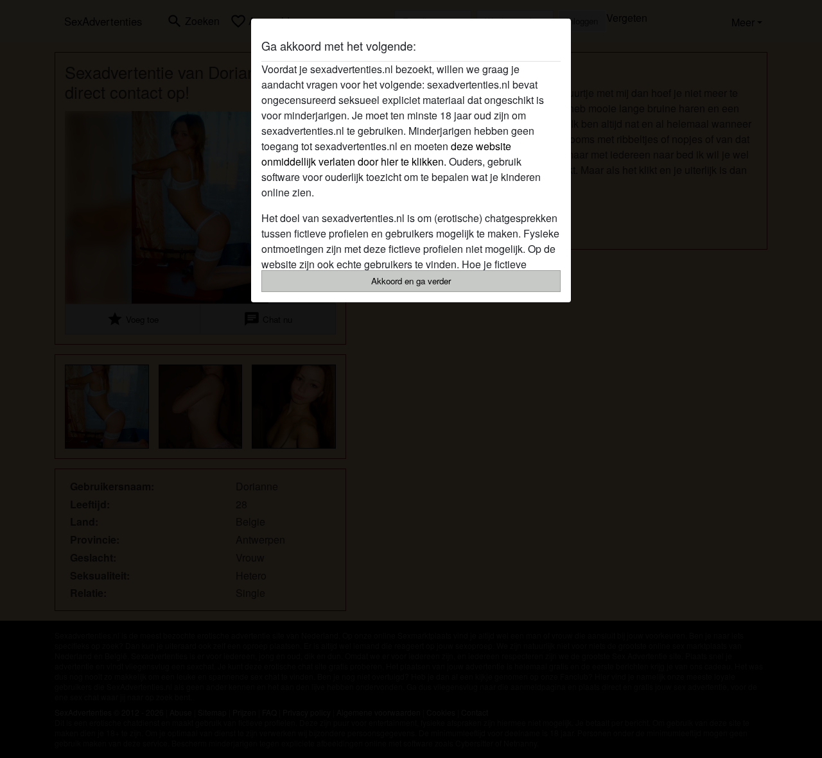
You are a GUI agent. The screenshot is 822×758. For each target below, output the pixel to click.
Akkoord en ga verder (411, 281)
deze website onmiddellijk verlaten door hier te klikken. (386, 154)
